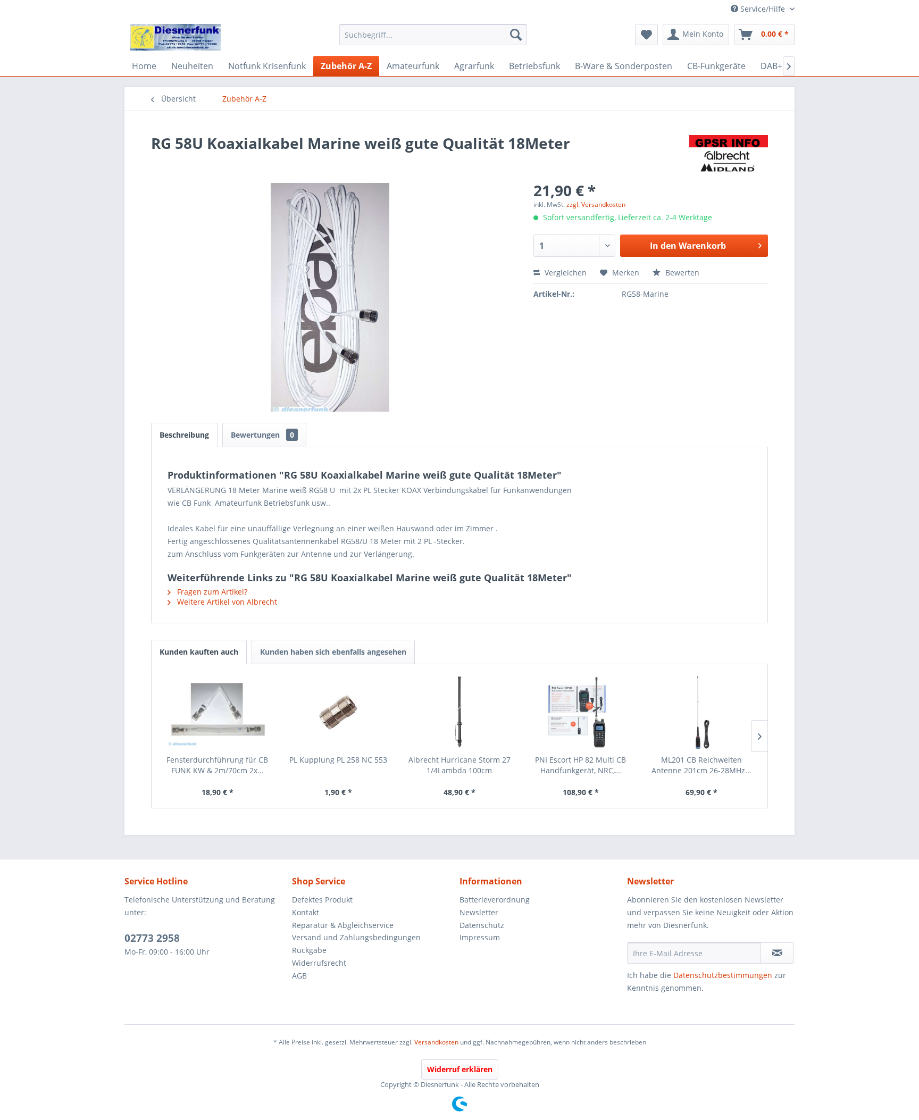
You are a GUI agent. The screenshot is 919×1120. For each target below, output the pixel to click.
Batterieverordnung (495, 900)
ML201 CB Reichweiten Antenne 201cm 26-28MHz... (701, 765)
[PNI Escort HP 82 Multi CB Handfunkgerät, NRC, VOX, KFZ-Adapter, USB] (580, 712)
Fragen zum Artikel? (211, 592)
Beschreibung (184, 435)
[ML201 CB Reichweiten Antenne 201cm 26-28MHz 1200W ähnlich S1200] (701, 712)
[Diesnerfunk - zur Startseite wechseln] (175, 37)
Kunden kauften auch (199, 652)
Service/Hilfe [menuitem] (762, 9)
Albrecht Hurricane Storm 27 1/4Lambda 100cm (459, 765)
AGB (299, 976)
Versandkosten (436, 1042)
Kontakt (305, 912)
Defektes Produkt (322, 900)
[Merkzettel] (646, 34)
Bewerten (681, 273)
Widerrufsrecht (319, 963)
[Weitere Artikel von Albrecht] (728, 153)
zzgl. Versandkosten (595, 204)
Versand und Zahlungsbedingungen (356, 937)
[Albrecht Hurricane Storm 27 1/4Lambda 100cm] (459, 712)
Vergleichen (564, 273)
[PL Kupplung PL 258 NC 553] (338, 712)
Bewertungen (262, 435)
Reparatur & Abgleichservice (343, 925)
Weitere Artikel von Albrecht (226, 602)
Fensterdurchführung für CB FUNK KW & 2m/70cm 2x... (217, 765)
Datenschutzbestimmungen (722, 975)
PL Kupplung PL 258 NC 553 (338, 760)
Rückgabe (309, 950)
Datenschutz (482, 925)
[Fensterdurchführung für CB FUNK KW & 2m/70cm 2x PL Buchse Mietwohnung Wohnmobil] (217, 712)
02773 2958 (152, 938)
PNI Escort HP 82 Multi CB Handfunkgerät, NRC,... (580, 765)
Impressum (480, 937)
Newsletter (479, 912)
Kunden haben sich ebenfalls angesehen (333, 652)
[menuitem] (433, 34)
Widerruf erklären (459, 1069)
